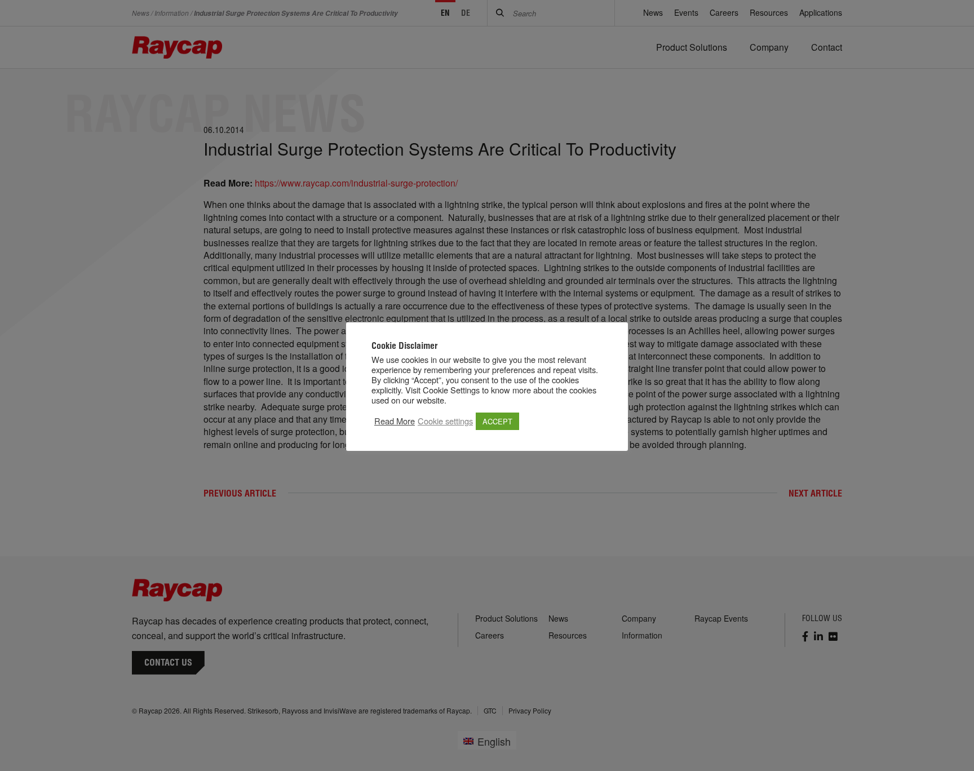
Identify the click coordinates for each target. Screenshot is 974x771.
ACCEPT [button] (497, 421)
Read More (394, 421)
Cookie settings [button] (445, 421)
